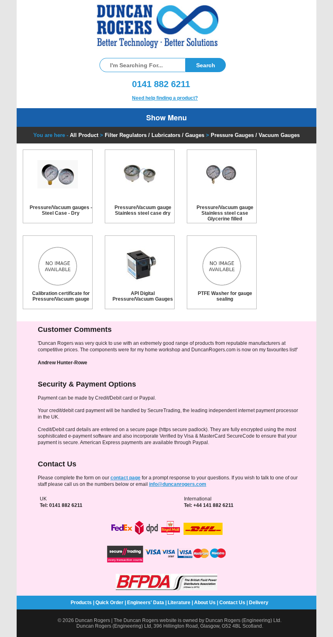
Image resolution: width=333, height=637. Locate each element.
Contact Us (232, 602)
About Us (205, 602)
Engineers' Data (145, 602)
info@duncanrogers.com (177, 484)
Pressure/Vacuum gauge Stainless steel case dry (143, 210)
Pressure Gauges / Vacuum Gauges (255, 135)
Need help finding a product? (165, 98)
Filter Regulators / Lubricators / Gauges (154, 135)
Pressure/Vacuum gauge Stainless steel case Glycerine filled (225, 213)
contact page (125, 478)
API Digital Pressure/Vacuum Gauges (142, 296)
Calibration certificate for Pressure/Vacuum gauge (61, 296)
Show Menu (166, 117)
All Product (84, 135)
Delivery (258, 602)
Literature (179, 602)
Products (81, 602)
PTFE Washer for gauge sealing (225, 296)
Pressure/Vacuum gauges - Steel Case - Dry (61, 210)
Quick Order (109, 602)
